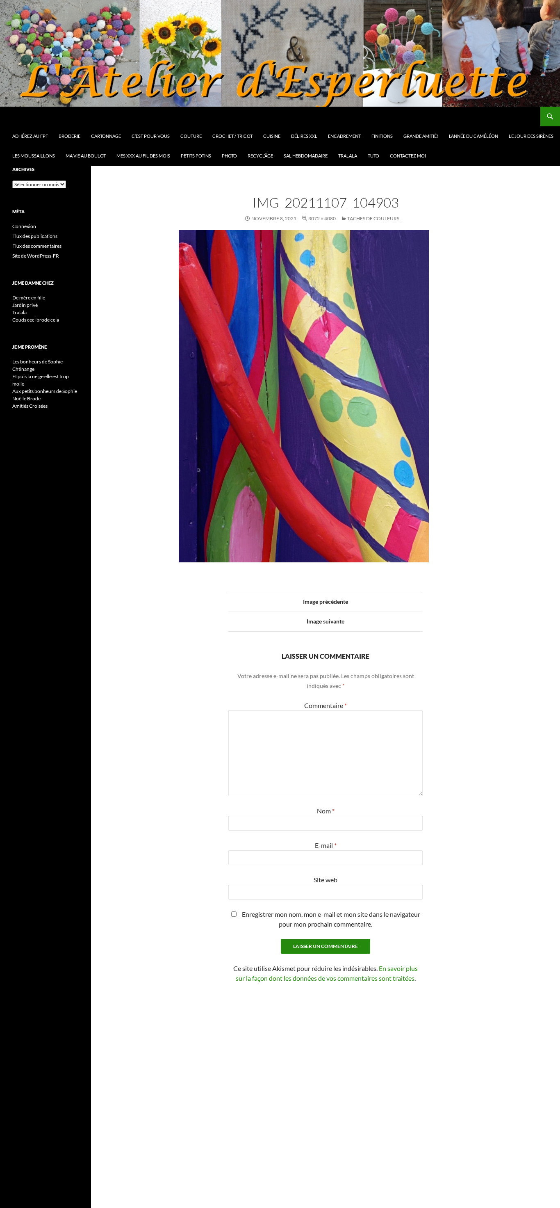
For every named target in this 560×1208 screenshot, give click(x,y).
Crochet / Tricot (232, 136)
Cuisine (271, 136)
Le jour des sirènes (531, 136)
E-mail (326, 845)
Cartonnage (106, 136)
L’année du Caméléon (473, 136)
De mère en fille (28, 298)
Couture (191, 136)
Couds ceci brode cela (35, 320)
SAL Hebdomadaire (306, 155)
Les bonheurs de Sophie (37, 362)
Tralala (347, 155)
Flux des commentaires (36, 246)
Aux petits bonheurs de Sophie (44, 391)
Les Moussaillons (33, 155)
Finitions (382, 136)
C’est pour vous (151, 136)
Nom (326, 811)
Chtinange (23, 369)
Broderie (69, 136)
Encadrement (344, 136)
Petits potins (196, 155)
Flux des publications (34, 236)
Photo (229, 155)
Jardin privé (25, 305)
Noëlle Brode (26, 398)
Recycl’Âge (260, 155)
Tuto (373, 155)
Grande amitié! (420, 136)
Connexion (24, 226)
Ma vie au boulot (86, 155)
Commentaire (325, 705)
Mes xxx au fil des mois (143, 155)
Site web (325, 880)
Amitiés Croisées (30, 406)
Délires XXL (304, 136)
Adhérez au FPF (30, 136)
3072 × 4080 (322, 218)
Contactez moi (408, 155)
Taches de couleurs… (375, 218)
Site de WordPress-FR (35, 256)
